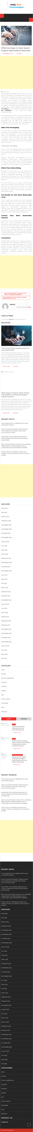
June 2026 (4, 508)
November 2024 (6, 562)
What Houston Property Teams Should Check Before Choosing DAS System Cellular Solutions (15, 395)
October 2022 (5, 637)
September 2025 (6, 537)
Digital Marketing (7, 678)
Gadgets (4, 682)
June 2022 (4, 654)
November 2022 (6, 633)
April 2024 (4, 587)
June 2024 (4, 579)
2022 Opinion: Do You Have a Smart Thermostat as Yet (15, 298)
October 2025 (5, 533)
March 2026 (5, 516)
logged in (11, 319)
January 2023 (5, 625)
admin (20, 53)
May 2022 (4, 658)
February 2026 (6, 521)
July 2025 (4, 546)
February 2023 (6, 621)
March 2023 (5, 617)
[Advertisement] (16, 72)
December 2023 (6, 600)
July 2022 (4, 650)
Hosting (4, 686)
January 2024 (5, 596)
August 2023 (5, 604)
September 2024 (6, 571)
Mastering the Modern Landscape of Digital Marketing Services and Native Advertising (14, 438)
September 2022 (6, 642)
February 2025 (6, 558)
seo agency (4, 109)
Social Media (5, 699)
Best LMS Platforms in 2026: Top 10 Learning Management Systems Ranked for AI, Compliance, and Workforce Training (16, 446)
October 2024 (5, 566)
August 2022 (5, 646)
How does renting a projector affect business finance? (15, 294)
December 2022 (6, 629)
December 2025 (6, 525)
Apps (3, 670)
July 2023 (4, 608)
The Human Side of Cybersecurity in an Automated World (18, 728)
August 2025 (5, 541)
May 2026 (4, 512)
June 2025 (4, 550)
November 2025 (6, 529)
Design (3, 674)
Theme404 (10, 1130)
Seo (2, 695)
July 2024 (4, 575)
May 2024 (4, 583)
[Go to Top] (29, 1124)
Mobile (3, 690)
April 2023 (4, 612)
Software (4, 703)
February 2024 (6, 591)
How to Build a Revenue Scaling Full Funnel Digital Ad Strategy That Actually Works (15, 453)
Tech (2, 707)
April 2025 (4, 554)
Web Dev (4, 711)
